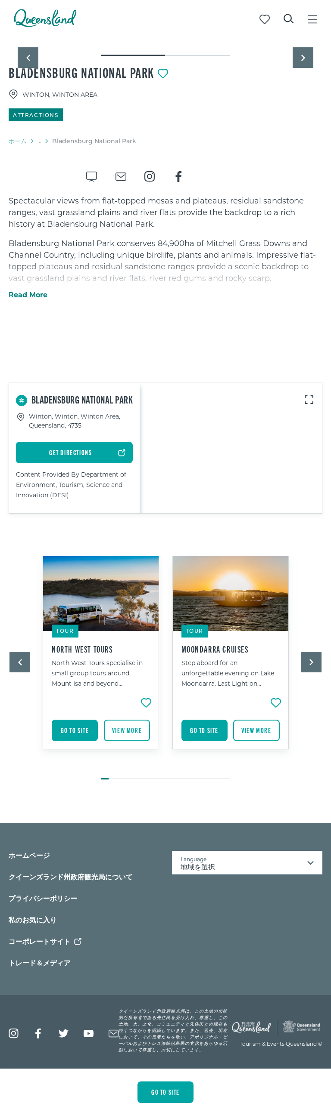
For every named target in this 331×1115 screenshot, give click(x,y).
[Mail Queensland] (114, 1033)
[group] (101, 663)
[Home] (45, 24)
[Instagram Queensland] (14, 1033)
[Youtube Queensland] (89, 1033)
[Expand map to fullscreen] (309, 399)
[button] (28, 57)
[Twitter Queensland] (64, 1033)
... (39, 141)
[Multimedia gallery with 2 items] (165, 48)
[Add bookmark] (162, 74)
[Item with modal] (165, 39)
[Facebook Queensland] (39, 1033)
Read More (28, 295)
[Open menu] (312, 19)
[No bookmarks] (264, 19)
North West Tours (82, 649)
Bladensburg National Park (81, 72)
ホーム (18, 141)
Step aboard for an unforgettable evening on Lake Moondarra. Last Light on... (227, 673)
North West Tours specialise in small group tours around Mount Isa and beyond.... (97, 673)
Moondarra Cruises (215, 649)
